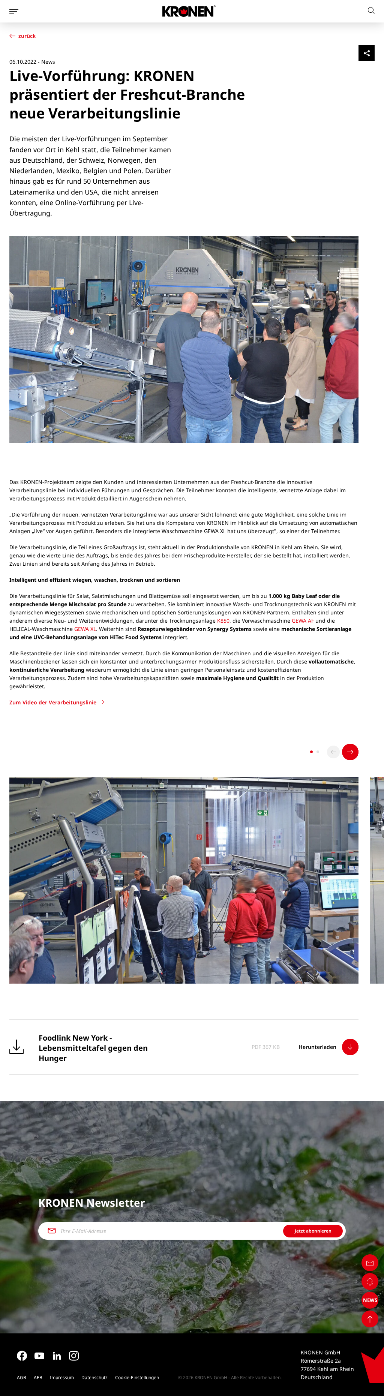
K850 (223, 620)
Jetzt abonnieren (313, 1230)
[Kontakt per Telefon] (370, 1281)
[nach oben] (370, 1319)
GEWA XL (85, 628)
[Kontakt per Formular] (370, 1262)
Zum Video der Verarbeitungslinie (52, 702)
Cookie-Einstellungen (137, 1377)
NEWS (370, 1300)
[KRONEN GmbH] (189, 11)
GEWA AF (303, 620)
